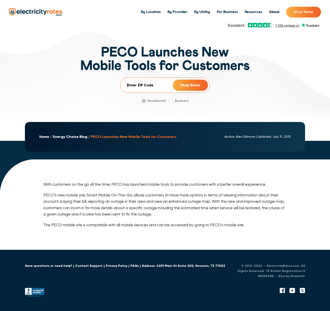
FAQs (134, 266)
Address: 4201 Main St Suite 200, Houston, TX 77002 (183, 266)
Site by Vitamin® (291, 276)
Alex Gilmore (245, 136)
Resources (253, 12)
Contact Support (89, 266)
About (274, 12)
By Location (151, 12)
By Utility (202, 12)
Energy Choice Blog (70, 137)
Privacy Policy (116, 266)
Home (44, 137)
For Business (227, 12)
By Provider (177, 12)
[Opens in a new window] (35, 293)
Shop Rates (303, 12)
